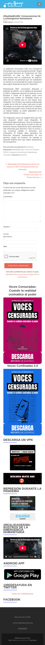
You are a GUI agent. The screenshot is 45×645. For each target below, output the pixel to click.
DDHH (5, 152)
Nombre (7, 227)
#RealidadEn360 (18, 149)
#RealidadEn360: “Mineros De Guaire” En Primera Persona (32, 174)
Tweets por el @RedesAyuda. (23, 594)
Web (5, 246)
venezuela (7, 155)
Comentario (7, 198)
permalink (23, 155)
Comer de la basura (32, 149)
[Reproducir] (6, 557)
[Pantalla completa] (39, 557)
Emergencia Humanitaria (18, 152)
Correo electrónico (7, 236)
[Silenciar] (35, 557)
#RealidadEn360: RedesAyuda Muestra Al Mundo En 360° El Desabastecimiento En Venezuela (22, 166)
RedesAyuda (32, 152)
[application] (22, 548)
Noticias (29, 147)
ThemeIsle (33, 640)
